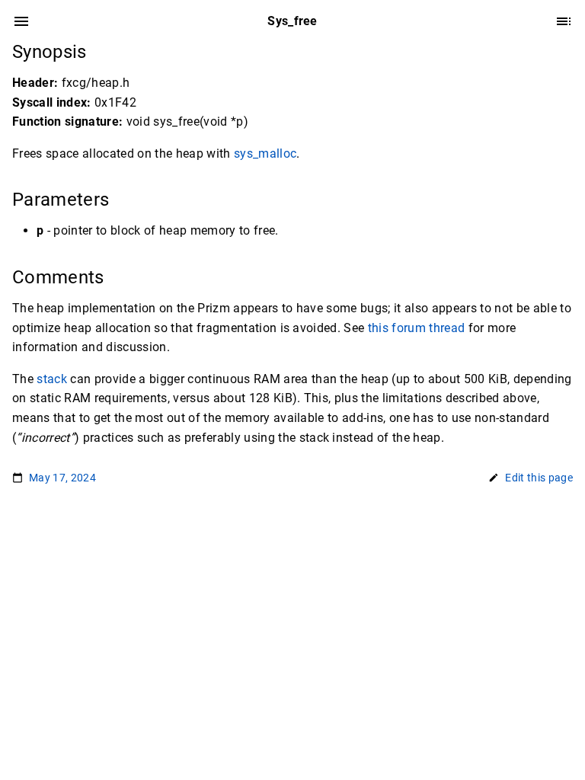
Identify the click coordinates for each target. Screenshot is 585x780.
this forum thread (416, 328)
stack (52, 379)
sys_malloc (265, 153)
